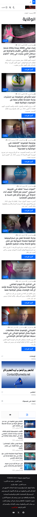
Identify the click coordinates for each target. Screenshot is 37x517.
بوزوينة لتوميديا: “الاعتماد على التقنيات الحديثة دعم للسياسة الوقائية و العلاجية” (21, 146)
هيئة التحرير (31, 45)
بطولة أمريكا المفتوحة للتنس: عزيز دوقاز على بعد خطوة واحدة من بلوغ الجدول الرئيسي (12, 455)
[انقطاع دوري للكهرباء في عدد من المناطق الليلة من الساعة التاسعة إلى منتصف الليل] (29, 424)
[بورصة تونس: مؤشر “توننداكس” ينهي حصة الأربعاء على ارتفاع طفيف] (29, 446)
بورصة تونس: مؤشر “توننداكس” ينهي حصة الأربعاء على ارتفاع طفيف (13, 445)
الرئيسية (31, 13)
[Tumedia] (30, 7)
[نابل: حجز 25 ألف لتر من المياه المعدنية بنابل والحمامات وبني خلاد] (29, 466)
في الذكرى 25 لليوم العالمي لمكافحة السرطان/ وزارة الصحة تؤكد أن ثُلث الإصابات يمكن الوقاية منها (18, 287)
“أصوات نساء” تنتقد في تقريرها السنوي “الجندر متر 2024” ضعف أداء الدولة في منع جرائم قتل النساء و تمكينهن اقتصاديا (19, 193)
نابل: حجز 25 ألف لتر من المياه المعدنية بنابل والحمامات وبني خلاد (13, 465)
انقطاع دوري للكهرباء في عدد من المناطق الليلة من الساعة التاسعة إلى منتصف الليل (12, 423)
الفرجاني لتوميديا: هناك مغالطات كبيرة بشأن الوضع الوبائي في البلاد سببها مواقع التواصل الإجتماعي (19, 333)
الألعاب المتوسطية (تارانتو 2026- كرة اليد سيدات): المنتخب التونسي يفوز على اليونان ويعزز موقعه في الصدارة (12, 434)
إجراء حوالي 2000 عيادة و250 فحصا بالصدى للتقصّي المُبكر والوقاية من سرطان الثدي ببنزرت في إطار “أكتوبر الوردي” (19, 52)
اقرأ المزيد (14, 507)
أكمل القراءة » (28, 69)
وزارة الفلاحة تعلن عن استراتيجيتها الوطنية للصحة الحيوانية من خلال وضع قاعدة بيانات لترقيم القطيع (19, 241)
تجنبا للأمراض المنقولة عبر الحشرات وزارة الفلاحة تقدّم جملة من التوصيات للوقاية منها (19, 100)
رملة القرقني (22, 140)
